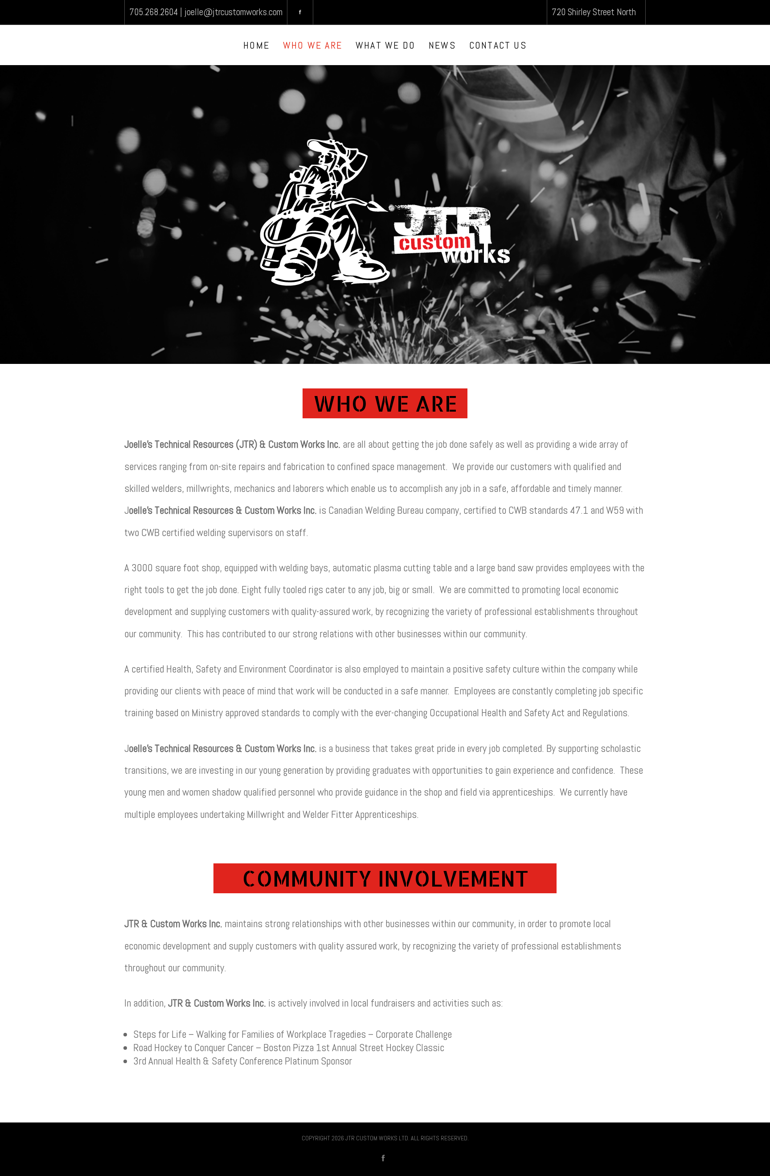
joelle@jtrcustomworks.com (233, 12)
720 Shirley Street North (594, 12)
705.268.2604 (153, 12)
